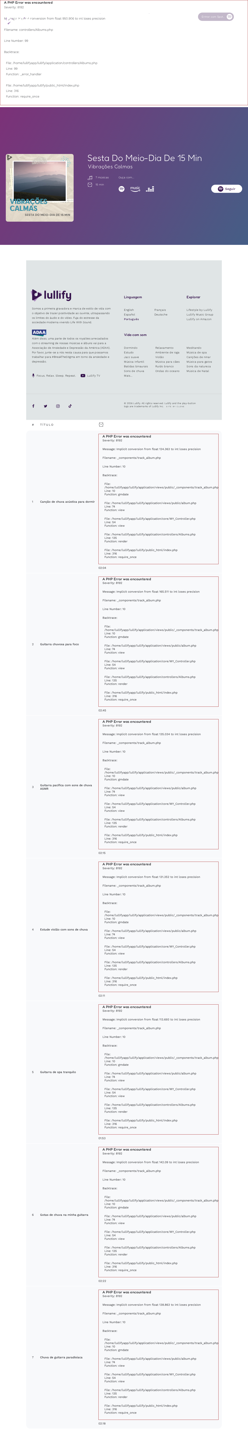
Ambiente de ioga (167, 352)
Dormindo (131, 347)
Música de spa (197, 352)
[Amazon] (135, 188)
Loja (127, 16)
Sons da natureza (199, 366)
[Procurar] (240, 17)
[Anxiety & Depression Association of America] (39, 335)
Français (160, 309)
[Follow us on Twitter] (45, 406)
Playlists (81, 16)
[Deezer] (150, 188)
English (129, 309)
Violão (159, 357)
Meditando (194, 347)
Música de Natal (198, 371)
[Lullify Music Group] (19, 20)
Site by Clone (175, 407)
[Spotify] (121, 188)
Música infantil (134, 361)
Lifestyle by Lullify (199, 309)
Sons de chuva (134, 371)
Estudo (129, 352)
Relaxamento (164, 347)
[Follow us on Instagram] (58, 406)
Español (129, 314)
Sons (103, 16)
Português (131, 319)
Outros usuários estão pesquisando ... (112, 25)
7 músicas (102, 177)
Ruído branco (164, 366)
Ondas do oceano (167, 371)
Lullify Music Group (200, 314)
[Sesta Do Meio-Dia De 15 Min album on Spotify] (40, 188)
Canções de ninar (199, 357)
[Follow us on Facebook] (33, 406)
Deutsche (161, 314)
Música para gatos (199, 361)
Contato (179, 16)
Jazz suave (131, 357)
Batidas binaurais (136, 366)
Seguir (230, 189)
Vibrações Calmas (110, 166)
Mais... (128, 375)
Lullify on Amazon (199, 319)
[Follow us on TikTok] (70, 406)
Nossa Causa (157, 16)
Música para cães (167, 361)
